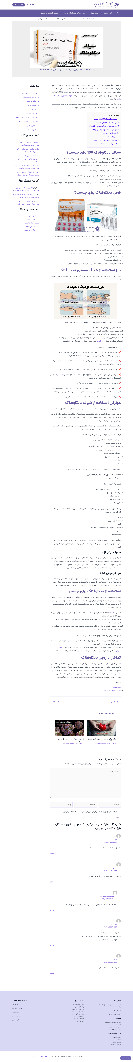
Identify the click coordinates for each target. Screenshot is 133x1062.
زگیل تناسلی (108, 13)
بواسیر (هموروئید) (65, 95)
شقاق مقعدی (15, 1012)
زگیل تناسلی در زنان (79, 1016)
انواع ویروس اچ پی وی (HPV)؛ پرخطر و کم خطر (70, 740)
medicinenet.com (114, 687)
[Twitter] (30, 4)
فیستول (60, 374)
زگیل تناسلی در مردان (78, 1019)
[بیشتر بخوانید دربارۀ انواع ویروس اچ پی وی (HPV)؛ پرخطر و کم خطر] (69, 728)
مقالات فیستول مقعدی (31, 230)
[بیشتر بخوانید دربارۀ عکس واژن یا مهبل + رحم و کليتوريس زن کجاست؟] (101, 728)
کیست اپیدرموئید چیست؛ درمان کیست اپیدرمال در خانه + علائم (27, 174)
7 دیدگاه (82, 744)
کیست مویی (15, 1020)
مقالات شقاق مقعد (32, 226)
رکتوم (99, 341)
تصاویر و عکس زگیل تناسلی (77, 1021)
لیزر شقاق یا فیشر (33, 101)
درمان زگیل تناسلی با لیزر (30, 93)
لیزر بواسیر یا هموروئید (31, 97)
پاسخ (52, 853)
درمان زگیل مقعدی (32, 113)
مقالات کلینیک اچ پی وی (49, 13)
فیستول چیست (117, 1042)
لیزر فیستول (35, 109)
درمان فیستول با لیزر (115, 1027)
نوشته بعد (55, 702)
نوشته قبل (116, 702)
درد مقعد (112, 612)
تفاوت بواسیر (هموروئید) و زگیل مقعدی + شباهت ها (27, 150)
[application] (103, 13)
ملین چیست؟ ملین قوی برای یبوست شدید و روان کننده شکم (26, 189)
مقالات (108, 744)
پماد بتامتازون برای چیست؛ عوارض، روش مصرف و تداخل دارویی (26, 167)
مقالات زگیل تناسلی (32, 223)
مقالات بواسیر (34, 216)
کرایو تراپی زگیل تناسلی (78, 1014)
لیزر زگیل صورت (33, 129)
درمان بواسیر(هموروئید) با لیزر (113, 1022)
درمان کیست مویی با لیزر (114, 1029)
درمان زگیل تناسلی (79, 1007)
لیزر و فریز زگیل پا (33, 125)
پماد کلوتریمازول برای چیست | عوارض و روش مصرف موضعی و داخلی (28, 159)
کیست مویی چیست (115, 1045)
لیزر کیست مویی (33, 105)
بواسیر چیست (117, 1038)
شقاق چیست (117, 1040)
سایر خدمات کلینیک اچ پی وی (75, 13)
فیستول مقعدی (16, 1016)
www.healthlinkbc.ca (112, 691)
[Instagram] (27, 4)
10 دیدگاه (114, 744)
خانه (117, 13)
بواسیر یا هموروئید (17, 1008)
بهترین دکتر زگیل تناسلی (78, 1009)
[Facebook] (33, 4)
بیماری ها (94, 13)
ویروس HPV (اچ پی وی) (78, 1005)
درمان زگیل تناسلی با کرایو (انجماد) (27, 117)
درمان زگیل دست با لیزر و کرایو (28, 121)
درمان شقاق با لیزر (116, 1025)
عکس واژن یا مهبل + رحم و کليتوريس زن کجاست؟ (101, 740)
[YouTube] (33, 1056)
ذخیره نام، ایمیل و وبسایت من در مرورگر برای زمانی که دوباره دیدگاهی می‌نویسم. (89, 811)
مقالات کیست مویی (32, 219)
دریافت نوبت (125, 1058)
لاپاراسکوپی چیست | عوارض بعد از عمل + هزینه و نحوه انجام (26, 144)
